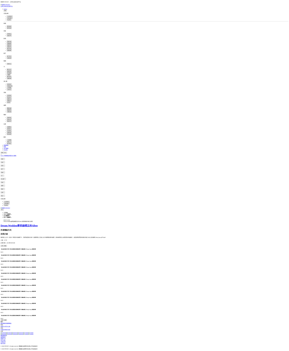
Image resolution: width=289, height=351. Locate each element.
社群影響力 (9, 18)
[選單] (1, 154)
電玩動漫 (9, 73)
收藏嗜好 (9, 127)
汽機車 (8, 74)
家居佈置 (9, 134)
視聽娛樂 (9, 43)
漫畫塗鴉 (9, 78)
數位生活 (9, 69)
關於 (5, 245)
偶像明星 (9, 45)
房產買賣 (9, 132)
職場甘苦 (9, 121)
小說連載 (9, 140)
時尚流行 (9, 97)
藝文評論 (9, 48)
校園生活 (9, 99)
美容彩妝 (9, 95)
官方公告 (7, 326)
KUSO (8, 102)
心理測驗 (9, 87)
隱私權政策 (4, 323)
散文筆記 (9, 143)
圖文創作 (9, 76)
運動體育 (9, 110)
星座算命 (9, 84)
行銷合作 (3, 329)
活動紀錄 (9, 111)
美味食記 (9, 33)
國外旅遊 (9, 28)
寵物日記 (9, 63)
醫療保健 (9, 108)
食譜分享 (9, 35)
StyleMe (9, 19)
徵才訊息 (7, 329)
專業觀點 (6, 145)
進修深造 (9, 117)
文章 (2, 245)
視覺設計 (9, 100)
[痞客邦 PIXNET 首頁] (5, 208)
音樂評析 (9, 46)
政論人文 (9, 141)
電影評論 (9, 41)
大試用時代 (9, 16)
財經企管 (9, 119)
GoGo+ (5, 9)
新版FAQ (3, 326)
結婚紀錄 (9, 58)
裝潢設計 (9, 128)
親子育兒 (9, 56)
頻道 (5, 10)
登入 (5, 152)
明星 (5, 146)
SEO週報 (6, 148)
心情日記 (9, 89)
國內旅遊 (9, 26)
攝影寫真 (9, 71)
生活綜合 (9, 130)
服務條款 (9, 323)
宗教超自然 (9, 86)
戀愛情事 (9, 50)
